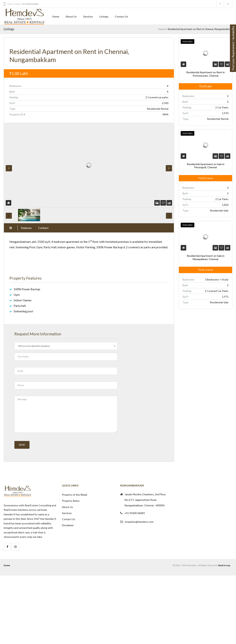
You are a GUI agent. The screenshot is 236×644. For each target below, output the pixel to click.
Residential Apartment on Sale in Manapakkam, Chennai (205, 257)
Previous (9, 168)
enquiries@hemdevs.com (139, 521)
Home (55, 16)
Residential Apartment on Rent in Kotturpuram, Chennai (205, 74)
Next (169, 168)
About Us (71, 16)
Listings (103, 16)
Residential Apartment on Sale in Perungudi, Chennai (205, 166)
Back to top (224, 565)
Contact (43, 228)
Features (26, 228)
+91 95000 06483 (30, 4)
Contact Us (121, 16)
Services (88, 16)
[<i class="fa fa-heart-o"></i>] (163, 202)
